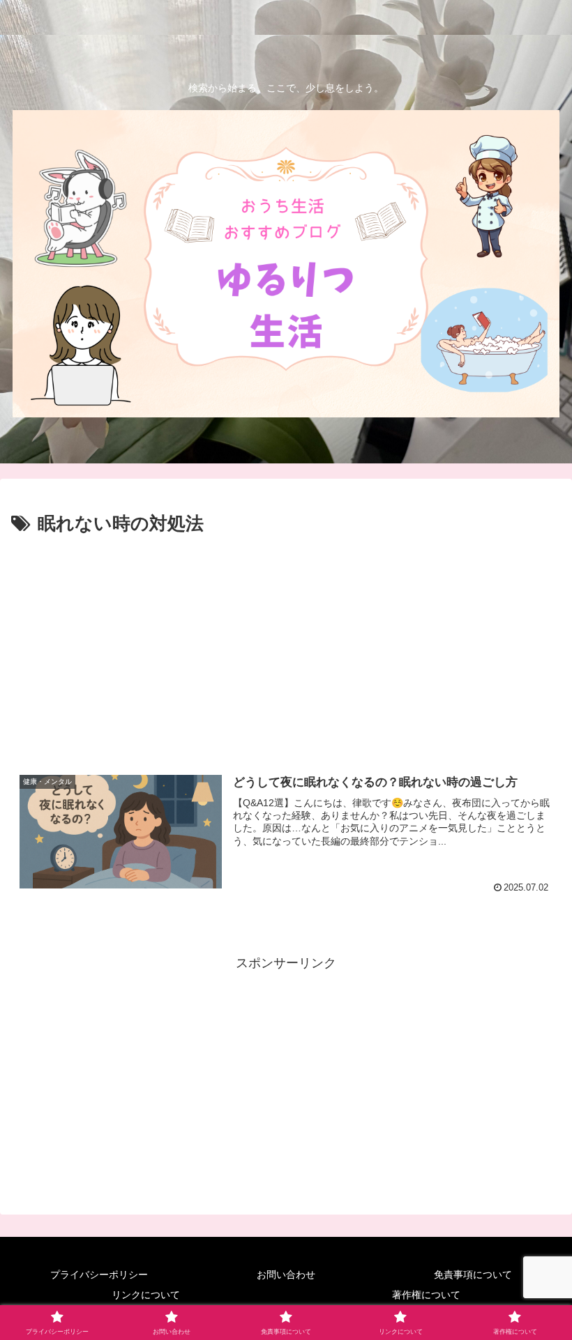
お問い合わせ (286, 1274)
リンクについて (146, 1294)
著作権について (426, 1294)
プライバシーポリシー (99, 1274)
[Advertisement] (286, 644)
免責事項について (473, 1274)
